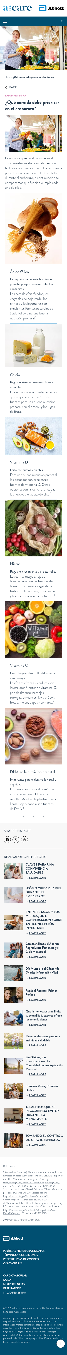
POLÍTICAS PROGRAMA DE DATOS (24, 1251)
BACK (13, 87)
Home (8, 77)
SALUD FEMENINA (14, 1293)
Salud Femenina (15, 95)
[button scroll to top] (60, 1343)
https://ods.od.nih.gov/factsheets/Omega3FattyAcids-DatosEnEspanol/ (30, 1211)
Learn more (37, 878)
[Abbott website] (51, 8)
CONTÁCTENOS (13, 1263)
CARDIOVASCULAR (15, 1276)
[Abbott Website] (33, 1242)
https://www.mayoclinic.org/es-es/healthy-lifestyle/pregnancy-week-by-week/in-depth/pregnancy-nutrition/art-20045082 (31, 1182)
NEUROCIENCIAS (14, 1284)
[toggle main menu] (5, 21)
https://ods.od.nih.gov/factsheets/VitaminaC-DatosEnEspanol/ (26, 1197)
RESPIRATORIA (12, 1288)
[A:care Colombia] (17, 8)
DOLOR (8, 1280)
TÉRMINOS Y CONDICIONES (20, 1255)
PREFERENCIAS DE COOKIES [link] (21, 1259)
